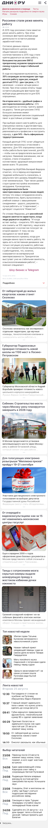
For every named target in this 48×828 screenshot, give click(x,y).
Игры (4, 14)
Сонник (13, 14)
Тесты (36, 9)
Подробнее (9, 283)
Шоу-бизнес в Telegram (24, 269)
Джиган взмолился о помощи (16, 9)
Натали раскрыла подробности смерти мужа (23, 11)
